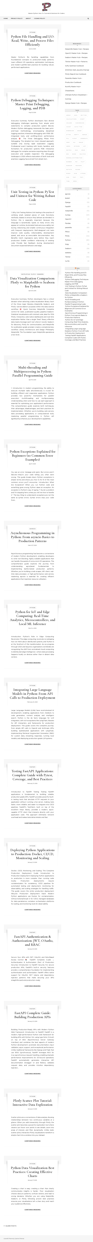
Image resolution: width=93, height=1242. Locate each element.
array (68, 115)
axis (75, 115)
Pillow (67, 232)
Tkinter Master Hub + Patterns (76, 61)
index (68, 146)
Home (6, 18)
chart (82, 119)
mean (83, 150)
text (82, 177)
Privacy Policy (17, 18)
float (74, 138)
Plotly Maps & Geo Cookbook (75, 74)
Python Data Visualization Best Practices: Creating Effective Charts (32, 1172)
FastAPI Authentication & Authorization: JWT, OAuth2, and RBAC (32, 941)
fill (67, 138)
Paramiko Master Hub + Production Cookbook (73, 80)
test (74, 177)
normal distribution (74, 158)
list (84, 146)
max (76, 150)
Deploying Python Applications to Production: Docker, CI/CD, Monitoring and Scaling (32, 854)
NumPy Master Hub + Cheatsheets (73, 89)
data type (78, 126)
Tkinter (67, 257)
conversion (79, 123)
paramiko (68, 227)
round (77, 169)
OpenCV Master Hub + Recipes (76, 53)
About (28, 18)
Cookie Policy (39, 18)
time (68, 181)
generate (84, 138)
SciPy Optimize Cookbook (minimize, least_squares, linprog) (77, 68)
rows (68, 173)
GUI (74, 142)
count (68, 126)
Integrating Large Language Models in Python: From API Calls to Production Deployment (32, 694)
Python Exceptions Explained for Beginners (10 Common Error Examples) (33, 455)
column (69, 123)
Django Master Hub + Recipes (76, 103)
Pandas (67, 223)
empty (76, 134)
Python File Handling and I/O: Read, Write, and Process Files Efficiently (32, 40)
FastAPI (32, 767)
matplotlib (25, 274)
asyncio (33, 528)
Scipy (67, 244)
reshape (79, 165)
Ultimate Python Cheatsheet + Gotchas (76, 97)
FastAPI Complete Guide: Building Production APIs (32, 1015)
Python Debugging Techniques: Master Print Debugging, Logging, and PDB (32, 104)
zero (75, 181)
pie (76, 161)
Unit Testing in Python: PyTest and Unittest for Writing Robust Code (32, 196)
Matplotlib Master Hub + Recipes (77, 49)
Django (67, 202)
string (83, 173)
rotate (69, 169)
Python (32, 32)
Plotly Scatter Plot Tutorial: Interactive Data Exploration (32, 1103)
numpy (67, 215)
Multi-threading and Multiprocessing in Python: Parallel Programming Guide (32, 371)
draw (79, 130)
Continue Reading (33, 73)
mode (74, 154)
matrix (69, 150)
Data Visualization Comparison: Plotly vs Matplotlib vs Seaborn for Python (32, 282)
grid (68, 142)
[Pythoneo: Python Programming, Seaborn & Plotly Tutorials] (46, 7)
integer (77, 146)
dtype (68, 134)
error (84, 134)
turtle (67, 261)
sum (67, 177)
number (69, 161)
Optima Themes (19, 1238)
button (84, 115)
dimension (70, 130)
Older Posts (11, 1226)
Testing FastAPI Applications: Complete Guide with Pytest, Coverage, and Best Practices (33, 775)
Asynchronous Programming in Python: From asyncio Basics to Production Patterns (32, 537)
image (81, 142)
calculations (71, 119)
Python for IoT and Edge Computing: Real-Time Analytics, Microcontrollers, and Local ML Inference (32, 618)
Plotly (33, 274)
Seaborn (40, 274)
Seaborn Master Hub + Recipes (76, 57)
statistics (68, 253)
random (69, 165)
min (67, 154)
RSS (78, 268)
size (75, 173)
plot (83, 161)
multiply (83, 154)
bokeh (67, 198)
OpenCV (68, 219)
